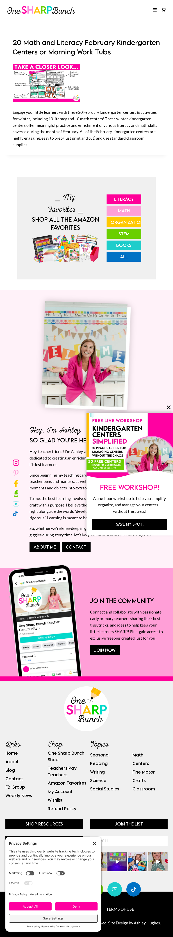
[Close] (168, 407)
